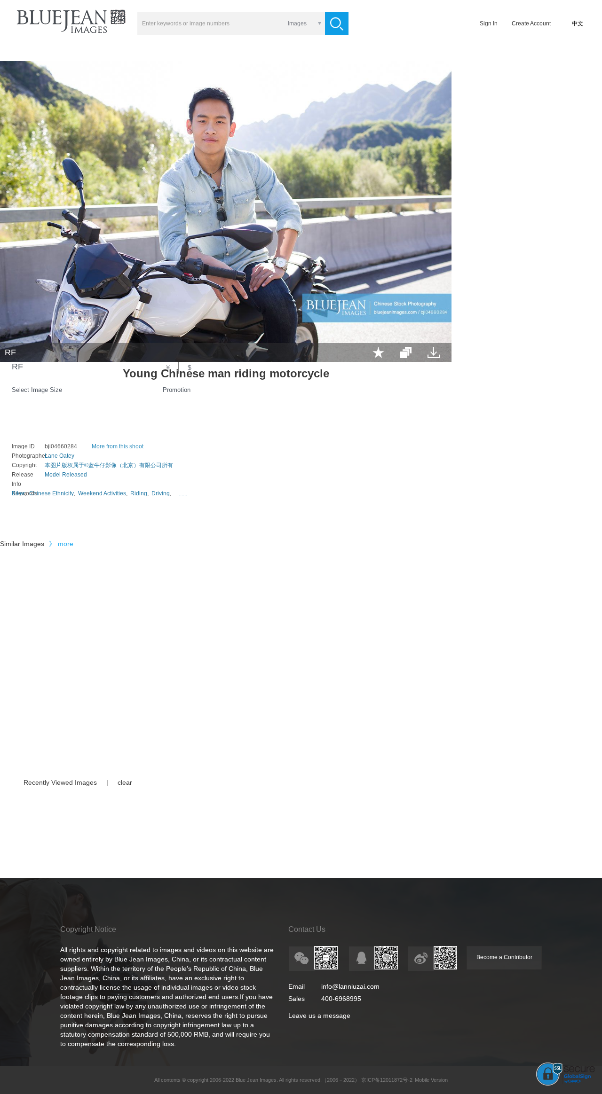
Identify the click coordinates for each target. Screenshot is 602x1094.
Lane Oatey (59, 456)
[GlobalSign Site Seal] (565, 1083)
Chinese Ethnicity (51, 493)
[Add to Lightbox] (378, 352)
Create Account (531, 23)
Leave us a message (319, 1015)
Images (297, 23)
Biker (18, 493)
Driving (160, 493)
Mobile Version (431, 1080)
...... (183, 493)
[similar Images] (406, 352)
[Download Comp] (434, 352)
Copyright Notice (88, 929)
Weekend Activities (102, 493)
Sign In (489, 23)
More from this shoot (117, 446)
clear (125, 782)
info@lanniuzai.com (350, 986)
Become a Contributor (504, 957)
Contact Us (306, 929)
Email (296, 986)
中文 (577, 23)
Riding (138, 493)
